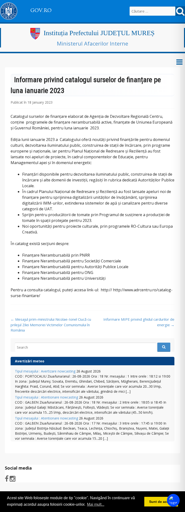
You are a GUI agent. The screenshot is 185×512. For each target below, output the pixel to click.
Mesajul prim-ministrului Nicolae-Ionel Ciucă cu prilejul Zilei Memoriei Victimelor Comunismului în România (51, 324)
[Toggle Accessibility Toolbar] (173, 500)
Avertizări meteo (29, 361)
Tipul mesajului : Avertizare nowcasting (45, 371)
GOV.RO (41, 10)
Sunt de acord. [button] (161, 502)
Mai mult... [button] (95, 504)
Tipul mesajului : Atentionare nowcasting (46, 397)
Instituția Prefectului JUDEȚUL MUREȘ (99, 33)
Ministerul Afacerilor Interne (92, 43)
